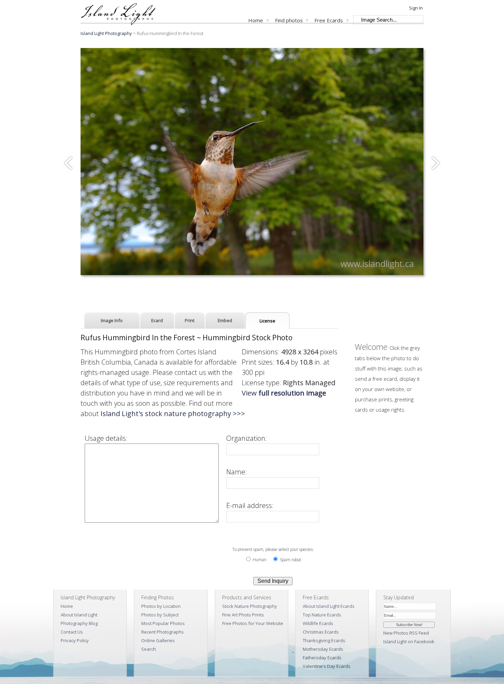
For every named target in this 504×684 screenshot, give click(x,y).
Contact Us (72, 632)
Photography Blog (79, 623)
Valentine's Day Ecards (326, 666)
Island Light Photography (106, 33)
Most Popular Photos (163, 623)
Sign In (416, 8)
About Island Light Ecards (329, 606)
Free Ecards (328, 20)
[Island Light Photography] (118, 22)
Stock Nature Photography (249, 606)
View (284, 393)
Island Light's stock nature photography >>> (172, 413)
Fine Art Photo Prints (243, 615)
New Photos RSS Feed (406, 633)
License (267, 321)
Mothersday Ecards (323, 649)
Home (255, 20)
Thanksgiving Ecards (324, 640)
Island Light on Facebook (408, 641)
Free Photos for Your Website (252, 623)
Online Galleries (158, 640)
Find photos (289, 20)
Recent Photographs (162, 632)
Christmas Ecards (321, 632)
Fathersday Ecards (322, 657)
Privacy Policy (75, 640)
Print (189, 320)
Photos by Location (161, 606)
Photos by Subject (160, 615)
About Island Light (79, 615)
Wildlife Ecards (318, 623)
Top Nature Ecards (322, 615)
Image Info (112, 320)
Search (148, 649)
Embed (225, 320)
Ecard (157, 320)
